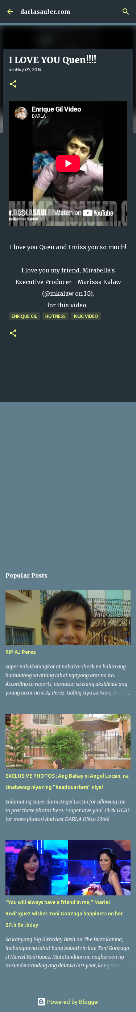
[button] (13, 84)
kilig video (86, 316)
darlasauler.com (45, 11)
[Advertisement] (68, 481)
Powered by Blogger (72, 1002)
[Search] (125, 11)
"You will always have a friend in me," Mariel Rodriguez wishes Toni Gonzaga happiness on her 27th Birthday (64, 913)
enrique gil (24, 316)
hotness (55, 316)
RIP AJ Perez (20, 652)
